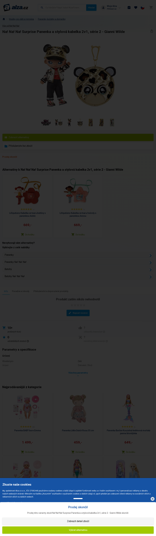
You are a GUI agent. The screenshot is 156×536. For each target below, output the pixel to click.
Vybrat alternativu (78, 530)
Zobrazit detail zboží (78, 521)
